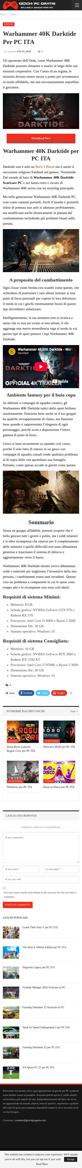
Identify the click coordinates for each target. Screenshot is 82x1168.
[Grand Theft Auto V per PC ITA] (11, 932)
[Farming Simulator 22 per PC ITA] (11, 1052)
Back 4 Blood (45, 167)
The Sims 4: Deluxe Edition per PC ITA (44, 947)
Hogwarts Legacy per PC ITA (39, 967)
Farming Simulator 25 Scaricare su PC (43, 1007)
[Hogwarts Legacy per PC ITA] (11, 972)
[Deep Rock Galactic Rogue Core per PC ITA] (23, 732)
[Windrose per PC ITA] (23, 772)
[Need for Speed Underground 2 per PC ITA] (11, 1033)
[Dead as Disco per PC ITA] (59, 772)
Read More (42, 1164)
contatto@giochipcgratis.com (30, 1120)
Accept (70, 1159)
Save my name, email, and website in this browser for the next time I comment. (40, 894)
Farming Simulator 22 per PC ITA (41, 1047)
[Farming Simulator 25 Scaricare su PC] (11, 1012)
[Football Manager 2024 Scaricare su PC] (11, 993)
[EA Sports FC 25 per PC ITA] (11, 1073)
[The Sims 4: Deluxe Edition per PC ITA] (11, 952)
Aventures (52, 741)
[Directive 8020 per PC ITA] (59, 732)
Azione (8, 24)
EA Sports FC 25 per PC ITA (38, 1067)
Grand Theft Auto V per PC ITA (40, 927)
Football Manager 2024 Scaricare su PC (44, 987)
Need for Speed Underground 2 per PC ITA (46, 1027)
